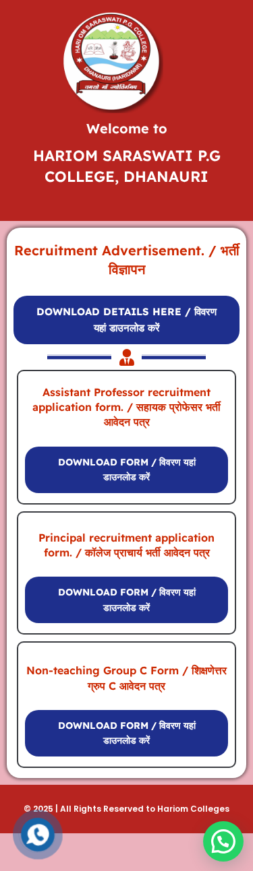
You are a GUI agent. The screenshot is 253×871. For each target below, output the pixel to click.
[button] (223, 841)
